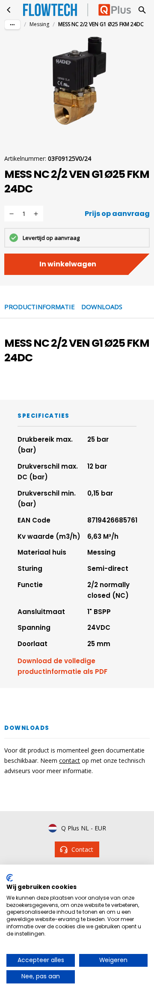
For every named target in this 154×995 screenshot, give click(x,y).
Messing (39, 24)
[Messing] (9, 10)
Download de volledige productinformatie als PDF (62, 666)
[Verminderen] (11, 213)
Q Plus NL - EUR (83, 828)
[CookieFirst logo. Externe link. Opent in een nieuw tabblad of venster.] (9, 878)
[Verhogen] (36, 213)
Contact (82, 849)
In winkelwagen (67, 264)
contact (69, 760)
